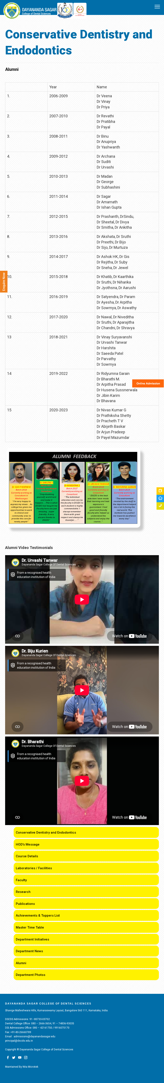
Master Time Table (30, 927)
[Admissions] (160, 491)
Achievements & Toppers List (38, 915)
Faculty (21, 880)
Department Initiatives (32, 939)
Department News (29, 951)
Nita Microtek (30, 1066)
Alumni (21, 963)
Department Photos (30, 975)
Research (23, 892)
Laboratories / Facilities (34, 868)
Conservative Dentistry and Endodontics (46, 832)
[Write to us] (160, 498)
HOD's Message (28, 844)
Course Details (27, 856)
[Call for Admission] (160, 506)
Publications (25, 904)
